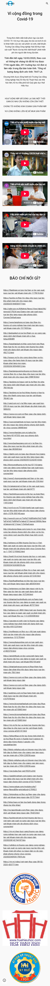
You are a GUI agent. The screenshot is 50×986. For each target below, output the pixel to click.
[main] (25, 16)
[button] (3, 3)
